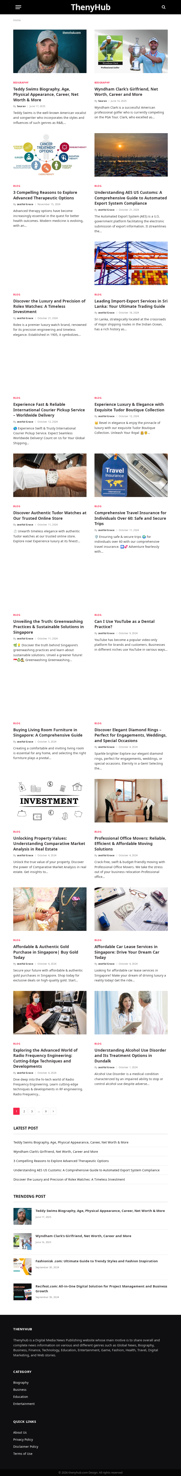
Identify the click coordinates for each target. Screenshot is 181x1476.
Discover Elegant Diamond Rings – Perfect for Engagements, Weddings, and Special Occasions (130, 735)
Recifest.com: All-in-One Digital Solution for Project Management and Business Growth (101, 1288)
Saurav (21, 106)
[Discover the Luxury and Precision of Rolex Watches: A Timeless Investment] (50, 265)
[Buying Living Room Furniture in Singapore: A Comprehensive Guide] (50, 694)
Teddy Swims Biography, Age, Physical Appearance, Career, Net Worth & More (46, 94)
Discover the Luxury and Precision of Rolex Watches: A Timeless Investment (49, 306)
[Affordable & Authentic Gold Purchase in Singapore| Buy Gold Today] (50, 911)
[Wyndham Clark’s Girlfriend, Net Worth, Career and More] (131, 53)
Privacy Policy (23, 1439)
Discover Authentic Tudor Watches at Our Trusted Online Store (50, 515)
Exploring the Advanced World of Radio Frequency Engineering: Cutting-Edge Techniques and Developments (45, 1058)
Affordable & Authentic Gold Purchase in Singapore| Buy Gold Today (45, 952)
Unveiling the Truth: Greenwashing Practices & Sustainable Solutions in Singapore (48, 627)
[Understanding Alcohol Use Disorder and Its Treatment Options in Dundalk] (131, 1014)
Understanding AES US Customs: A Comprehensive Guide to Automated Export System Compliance (130, 198)
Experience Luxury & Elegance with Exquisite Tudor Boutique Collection (129, 407)
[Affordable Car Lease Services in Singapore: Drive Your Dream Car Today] (131, 911)
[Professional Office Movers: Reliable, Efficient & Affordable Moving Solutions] (131, 802)
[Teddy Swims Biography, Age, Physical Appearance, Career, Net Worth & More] (50, 53)
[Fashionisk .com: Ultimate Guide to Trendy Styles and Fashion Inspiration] (22, 1267)
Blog (16, 185)
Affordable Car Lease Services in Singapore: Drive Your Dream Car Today (126, 952)
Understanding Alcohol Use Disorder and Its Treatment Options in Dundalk (130, 1055)
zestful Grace (25, 204)
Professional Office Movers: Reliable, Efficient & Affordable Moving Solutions (130, 843)
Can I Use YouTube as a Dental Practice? (124, 624)
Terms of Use (22, 1453)
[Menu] (18, 7)
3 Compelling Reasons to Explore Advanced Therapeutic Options (45, 195)
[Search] (163, 7)
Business (19, 1389)
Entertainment (24, 1404)
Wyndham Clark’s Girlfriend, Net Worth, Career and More (126, 91)
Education (20, 1397)
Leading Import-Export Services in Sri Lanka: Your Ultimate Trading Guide (131, 303)
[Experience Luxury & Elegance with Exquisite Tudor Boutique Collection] (131, 368)
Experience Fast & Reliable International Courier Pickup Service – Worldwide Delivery (49, 410)
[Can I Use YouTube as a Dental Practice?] (131, 585)
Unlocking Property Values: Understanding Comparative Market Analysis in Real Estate (49, 843)
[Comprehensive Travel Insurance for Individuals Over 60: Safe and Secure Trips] (131, 477)
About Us (20, 1432)
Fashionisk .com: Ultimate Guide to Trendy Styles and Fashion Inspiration (97, 1261)
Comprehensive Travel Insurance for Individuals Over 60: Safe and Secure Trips (130, 518)
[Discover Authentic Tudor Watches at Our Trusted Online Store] (50, 477)
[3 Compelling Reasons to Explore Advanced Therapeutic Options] (50, 156)
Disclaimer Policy (25, 1446)
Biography (21, 82)
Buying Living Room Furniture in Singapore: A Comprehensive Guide (48, 732)
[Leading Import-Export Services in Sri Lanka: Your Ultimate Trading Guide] (131, 265)
